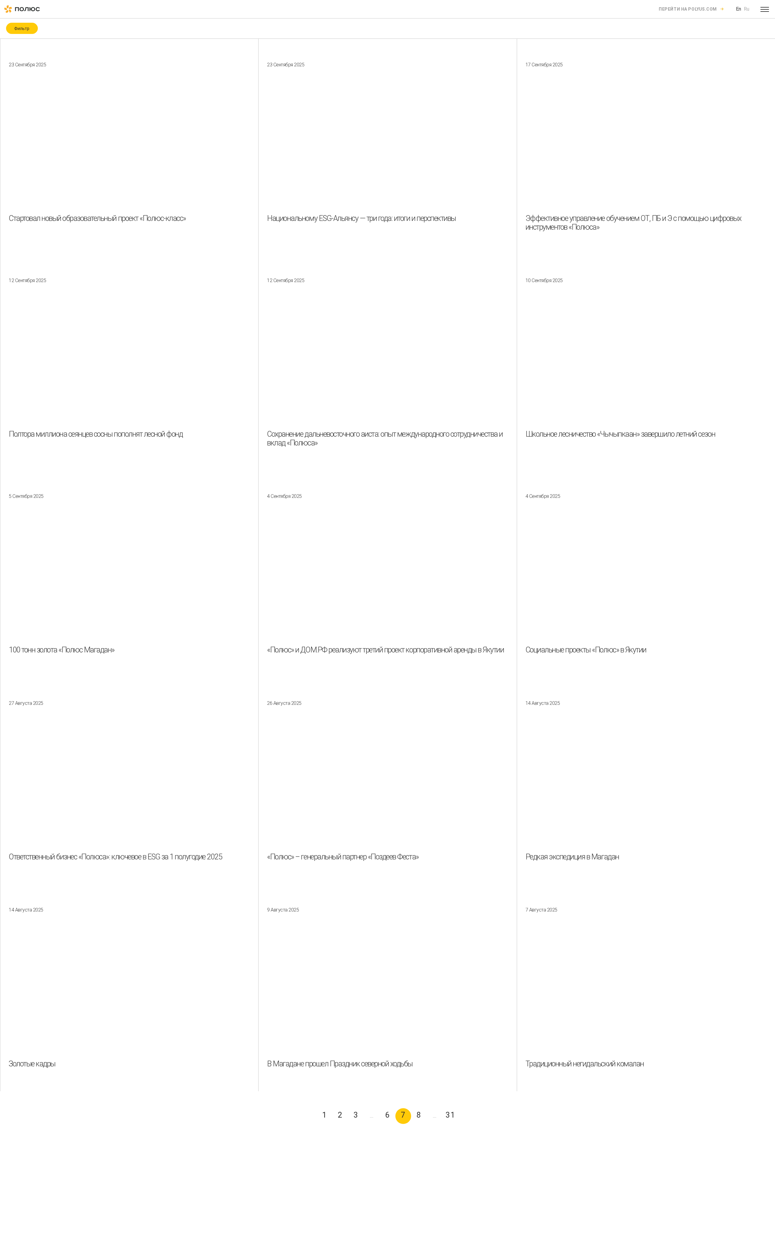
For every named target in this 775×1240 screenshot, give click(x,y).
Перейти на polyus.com (688, 9)
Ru (746, 9)
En (738, 9)
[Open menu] (765, 9)
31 (451, 1115)
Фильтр (21, 28)
